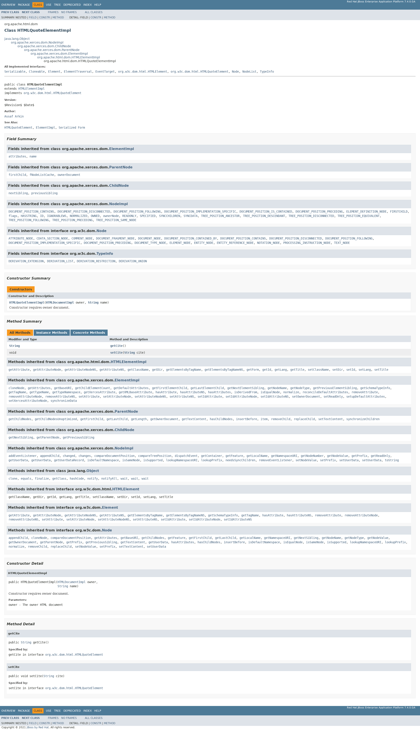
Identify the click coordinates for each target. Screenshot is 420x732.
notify (92, 478)
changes (85, 456)
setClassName (318, 369)
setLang (365, 369)
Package (24, 4)
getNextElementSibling (245, 388)
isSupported (153, 460)
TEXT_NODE (342, 243)
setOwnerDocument (306, 396)
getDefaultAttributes (131, 388)
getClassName (138, 369)
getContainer (211, 456)
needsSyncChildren (240, 460)
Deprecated (72, 4)
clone (13, 478)
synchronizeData (64, 400)
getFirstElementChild (169, 388)
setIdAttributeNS (275, 396)
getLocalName (257, 456)
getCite (116, 346)
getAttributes (39, 388)
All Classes (94, 12)
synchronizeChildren (363, 419)
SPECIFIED (148, 216)
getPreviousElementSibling (335, 388)
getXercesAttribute (99, 392)
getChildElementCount (92, 388)
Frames (53, 12)
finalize (42, 478)
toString (392, 460)
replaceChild (304, 419)
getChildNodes (20, 419)
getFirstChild (91, 419)
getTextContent (194, 419)
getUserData (18, 460)
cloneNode (16, 388)
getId (266, 369)
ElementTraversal (78, 71)
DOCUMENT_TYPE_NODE (150, 243)
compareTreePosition (154, 456)
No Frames (69, 12)
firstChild (17, 174)
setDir (337, 369)
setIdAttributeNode (241, 396)
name (33, 156)
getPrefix (359, 456)
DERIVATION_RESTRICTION (96, 261)
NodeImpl (118, 204)
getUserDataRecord (69, 460)
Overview (8, 4)
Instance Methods (51, 332)
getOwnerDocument (164, 419)
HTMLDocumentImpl (60, 302)
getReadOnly (380, 456)
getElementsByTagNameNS (224, 369)
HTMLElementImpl (31, 88)
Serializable (14, 71)
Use (48, 4)
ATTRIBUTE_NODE (21, 238)
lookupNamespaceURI (182, 460)
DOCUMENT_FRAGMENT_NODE (115, 238)
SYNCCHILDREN (169, 216)
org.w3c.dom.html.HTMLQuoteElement (199, 71)
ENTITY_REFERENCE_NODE (235, 243)
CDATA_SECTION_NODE (52, 238)
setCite (116, 352)
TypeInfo (267, 71)
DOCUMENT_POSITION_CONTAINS (31, 211)
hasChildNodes (221, 419)
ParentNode (121, 167)
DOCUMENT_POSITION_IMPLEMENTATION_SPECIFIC (200, 211)
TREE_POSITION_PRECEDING (72, 220)
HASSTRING (29, 216)
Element (54, 71)
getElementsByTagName (183, 369)
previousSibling (44, 193)
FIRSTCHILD (399, 211)
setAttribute (89, 396)
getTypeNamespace (66, 392)
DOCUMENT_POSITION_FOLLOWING (137, 211)
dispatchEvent (186, 456)
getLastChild (117, 419)
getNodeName (277, 388)
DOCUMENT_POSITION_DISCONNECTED (84, 211)
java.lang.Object (17, 38)
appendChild (49, 456)
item (264, 419)
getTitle (297, 369)
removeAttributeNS (60, 396)
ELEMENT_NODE (180, 243)
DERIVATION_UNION (133, 261)
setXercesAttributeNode (28, 400)
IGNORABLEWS (56, 216)
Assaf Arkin (14, 116)
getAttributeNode (47, 369)
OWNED (95, 216)
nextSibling (18, 193)
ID (42, 216)
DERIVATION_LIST (60, 261)
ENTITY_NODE (203, 243)
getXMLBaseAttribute (135, 392)
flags (13, 216)
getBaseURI (63, 388)
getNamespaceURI (284, 456)
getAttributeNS (112, 369)
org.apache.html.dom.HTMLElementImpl (68, 57)
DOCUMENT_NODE (149, 238)
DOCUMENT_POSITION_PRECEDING (319, 211)
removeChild (280, 419)
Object (92, 471)
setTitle (381, 369)
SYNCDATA (191, 216)
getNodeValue (337, 456)
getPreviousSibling (78, 437)
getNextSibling (21, 437)
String (93, 302)
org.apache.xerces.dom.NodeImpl (37, 42)
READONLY (129, 216)
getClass (59, 478)
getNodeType (300, 388)
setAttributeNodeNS (150, 396)
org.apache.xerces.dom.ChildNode (44, 46)
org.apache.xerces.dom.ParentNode (52, 50)
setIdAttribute (210, 396)
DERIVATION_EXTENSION (26, 261)
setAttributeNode (117, 396)
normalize (291, 392)
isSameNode (131, 460)
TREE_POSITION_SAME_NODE (116, 220)
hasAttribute (166, 392)
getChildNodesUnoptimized (56, 419)
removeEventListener (275, 460)
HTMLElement (125, 489)
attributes (17, 156)
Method (58, 17)
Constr (44, 17)
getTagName (17, 392)
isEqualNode (270, 392)
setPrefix (328, 460)
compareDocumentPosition (114, 456)
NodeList (249, 71)
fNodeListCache (42, 174)
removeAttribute (365, 392)
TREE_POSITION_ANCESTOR (220, 216)
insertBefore (246, 419)
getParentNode (48, 437)
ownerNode (111, 216)
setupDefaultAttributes (365, 396)
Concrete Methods (89, 332)
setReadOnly (333, 396)
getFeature (234, 456)
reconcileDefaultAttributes (325, 392)
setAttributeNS (182, 396)
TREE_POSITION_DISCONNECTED (311, 216)
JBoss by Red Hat (38, 727)
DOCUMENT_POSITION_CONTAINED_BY (190, 238)
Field (33, 17)
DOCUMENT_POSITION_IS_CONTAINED (266, 211)
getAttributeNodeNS (80, 369)
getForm (253, 369)
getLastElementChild (207, 388)
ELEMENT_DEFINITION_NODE (366, 211)
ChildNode (119, 185)
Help (97, 4)
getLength (139, 419)
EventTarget (105, 71)
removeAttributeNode (25, 396)
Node (235, 71)
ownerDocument (69, 174)
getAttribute (19, 369)
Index (87, 4)
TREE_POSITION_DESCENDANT (264, 216)
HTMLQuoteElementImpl (26, 302)
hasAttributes (219, 392)
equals (26, 478)
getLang (281, 369)
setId (350, 369)
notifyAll (109, 478)
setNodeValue (306, 460)
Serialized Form (72, 127)
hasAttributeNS (192, 392)
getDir (157, 369)
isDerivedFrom (245, 392)
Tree (57, 4)
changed (69, 456)
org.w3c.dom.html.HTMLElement (142, 71)
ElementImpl (121, 149)
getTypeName (39, 392)
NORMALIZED (78, 216)
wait (124, 478)
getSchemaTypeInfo (375, 388)
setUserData (349, 460)
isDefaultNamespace (103, 460)
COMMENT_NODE (82, 238)
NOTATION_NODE (268, 243)
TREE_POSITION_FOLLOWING (29, 220)
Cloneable (37, 71)
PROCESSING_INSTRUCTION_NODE (307, 243)
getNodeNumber (312, 456)
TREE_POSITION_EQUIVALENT (359, 216)
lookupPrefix (211, 460)
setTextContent (330, 419)
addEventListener (23, 456)
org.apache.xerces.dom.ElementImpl (59, 53)
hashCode (77, 478)
